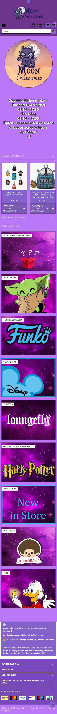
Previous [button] (51, 160)
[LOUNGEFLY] (28, 401)
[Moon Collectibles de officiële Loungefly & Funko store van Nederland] (28, 13)
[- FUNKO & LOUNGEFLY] (28, 317)
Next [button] (54, 160)
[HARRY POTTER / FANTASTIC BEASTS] (28, 444)
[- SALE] (28, 570)
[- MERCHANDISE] (28, 275)
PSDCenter (42, 708)
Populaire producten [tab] (13, 217)
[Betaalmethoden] (4, 698)
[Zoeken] (53, 31)
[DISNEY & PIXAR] (28, 359)
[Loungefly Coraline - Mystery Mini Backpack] (14, 176)
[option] (14, 189)
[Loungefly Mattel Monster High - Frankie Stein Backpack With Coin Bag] (42, 176)
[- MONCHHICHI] (28, 528)
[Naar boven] (52, 704)
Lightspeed (8, 711)
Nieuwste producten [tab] (13, 156)
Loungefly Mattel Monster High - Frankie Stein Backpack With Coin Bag (43, 194)
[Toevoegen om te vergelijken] (19, 208)
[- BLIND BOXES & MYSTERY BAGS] (28, 233)
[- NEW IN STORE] (28, 486)
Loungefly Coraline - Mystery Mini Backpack (14, 193)
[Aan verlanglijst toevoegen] (24, 208)
